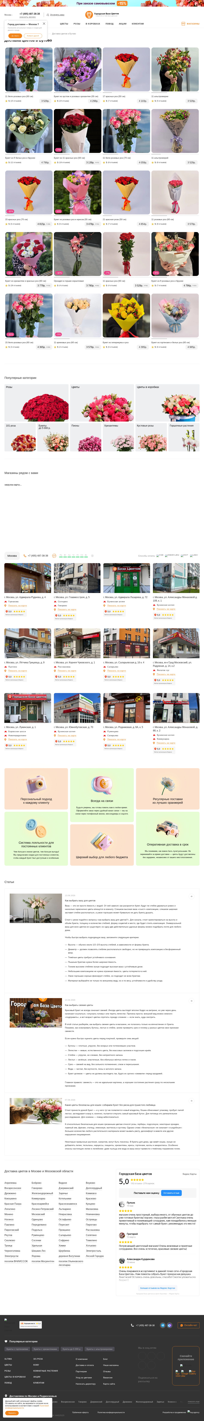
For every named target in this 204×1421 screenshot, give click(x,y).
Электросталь (93, 1251)
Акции (36, 1377)
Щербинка (64, 1251)
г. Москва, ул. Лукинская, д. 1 (20, 727)
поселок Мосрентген (43, 1261)
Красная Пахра (12, 1204)
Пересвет (64, 1224)
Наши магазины (111, 1365)
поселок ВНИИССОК (16, 1261)
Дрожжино (10, 1193)
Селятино (91, 1235)
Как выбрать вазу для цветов (80, 900)
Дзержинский (66, 1188)
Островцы (91, 1219)
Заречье (63, 1193)
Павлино (9, 1224)
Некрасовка (65, 1214)
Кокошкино (10, 1198)
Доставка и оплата (85, 1365)
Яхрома (36, 1256)
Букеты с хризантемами (45, 1349)
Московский (38, 1214)
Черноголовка (12, 1251)
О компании (82, 1359)
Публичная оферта (80, 1412)
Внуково (90, 1183)
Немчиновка (93, 1214)
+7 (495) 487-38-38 (30, 14)
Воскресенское (12, 1188)
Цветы (8, 1365)
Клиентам (38, 1383)
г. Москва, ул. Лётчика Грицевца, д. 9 (24, 662)
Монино (8, 1214)
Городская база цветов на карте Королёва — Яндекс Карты (157, 1294)
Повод (8, 1383)
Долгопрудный (94, 1188)
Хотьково (91, 1245)
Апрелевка (10, 1183)
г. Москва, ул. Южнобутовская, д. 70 (73, 727)
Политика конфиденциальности (111, 1412)
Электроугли (11, 1256)
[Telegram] (163, 1325)
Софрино (64, 1240)
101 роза (38, 1359)
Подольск (37, 1230)
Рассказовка (93, 1230)
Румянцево (38, 1235)
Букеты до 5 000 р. (72, 1349)
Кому (36, 1365)
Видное (63, 1183)
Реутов (8, 1235)
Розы (7, 1371)
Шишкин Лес (39, 1251)
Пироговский (11, 1230)
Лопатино (9, 1209)
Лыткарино (65, 1209)
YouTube (161, 1356)
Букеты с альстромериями (99, 1349)
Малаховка (92, 1209)
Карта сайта (109, 1384)
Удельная (37, 1245)
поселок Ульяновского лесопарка (71, 1263)
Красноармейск (40, 1204)
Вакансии (107, 1377)
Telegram (151, 1356)
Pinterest (151, 1365)
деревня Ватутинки (69, 1256)
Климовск (91, 1193)
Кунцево (90, 1204)
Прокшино (64, 1230)
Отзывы (107, 1371)
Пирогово (91, 1224)
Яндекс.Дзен (142, 1365)
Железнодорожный (42, 1193)
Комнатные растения (45, 1371)
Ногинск (8, 1219)
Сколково (9, 1240)
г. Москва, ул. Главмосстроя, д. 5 (72, 597)
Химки (62, 1245)
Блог (105, 1359)
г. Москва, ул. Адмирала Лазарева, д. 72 (125, 597)
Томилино (91, 1240)
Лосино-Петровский (43, 1209)
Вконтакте (142, 1356)
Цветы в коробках (15, 1377)
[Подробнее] (191, 896)
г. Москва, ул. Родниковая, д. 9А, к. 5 (123, 727)
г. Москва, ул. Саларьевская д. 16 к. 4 (123, 662)
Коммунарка (38, 1198)
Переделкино (39, 1224)
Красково (91, 1198)
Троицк (8, 1245)
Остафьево (65, 1219)
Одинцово (37, 1219)
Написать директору (86, 1384)
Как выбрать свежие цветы (79, 1005)
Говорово (37, 1188)
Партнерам (81, 1371)
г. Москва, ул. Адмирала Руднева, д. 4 (25, 597)
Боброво (36, 1183)
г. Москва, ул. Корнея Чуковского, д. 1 (74, 662)
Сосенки (36, 1240)
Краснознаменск (68, 1204)
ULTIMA (8, 1359)
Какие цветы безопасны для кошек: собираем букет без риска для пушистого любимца (110, 1105)
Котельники (65, 1198)
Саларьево (65, 1235)
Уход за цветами (84, 1377)
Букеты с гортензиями (17, 1349)
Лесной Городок (95, 1256)
